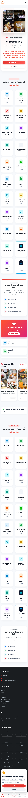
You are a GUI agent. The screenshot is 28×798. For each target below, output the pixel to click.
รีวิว (3, 692)
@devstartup (11, 304)
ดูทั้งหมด (22, 365)
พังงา (21, 735)
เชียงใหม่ (7, 752)
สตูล (7, 735)
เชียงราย (21, 752)
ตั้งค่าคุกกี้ (14, 789)
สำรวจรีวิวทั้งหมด (14, 62)
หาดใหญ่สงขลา (7, 749)
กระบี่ (7, 732)
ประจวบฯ (21, 745)
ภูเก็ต (21, 732)
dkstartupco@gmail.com (14, 311)
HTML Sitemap (6, 701)
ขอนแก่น (21, 749)
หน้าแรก (4, 690)
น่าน (21, 756)
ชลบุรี (7, 759)
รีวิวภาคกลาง (21, 763)
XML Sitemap (5, 704)
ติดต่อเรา (4, 697)
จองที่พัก (14, 67)
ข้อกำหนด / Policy (6, 699)
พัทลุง (7, 745)
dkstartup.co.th (12, 307)
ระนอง (21, 738)
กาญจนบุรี (7, 756)
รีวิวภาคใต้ (21, 759)
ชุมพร (21, 742)
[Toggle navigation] (25, 2)
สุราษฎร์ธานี (7, 742)
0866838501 (6, 678)
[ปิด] (25, 771)
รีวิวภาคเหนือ (7, 763)
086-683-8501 (12, 300)
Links (3, 706)
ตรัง (7, 738)
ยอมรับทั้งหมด (14, 786)
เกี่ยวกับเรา (4, 695)
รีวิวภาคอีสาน (7, 766)
